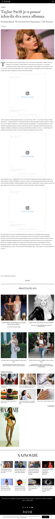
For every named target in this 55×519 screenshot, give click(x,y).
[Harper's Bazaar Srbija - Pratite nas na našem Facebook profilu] (23, 507)
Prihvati (45, 516)
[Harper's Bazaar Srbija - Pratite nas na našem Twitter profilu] (25, 507)
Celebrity (3, 7)
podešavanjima (23, 517)
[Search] (53, 2)
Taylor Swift (27, 280)
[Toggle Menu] (2, 1)
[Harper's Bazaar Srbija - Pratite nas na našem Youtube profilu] (32, 507)
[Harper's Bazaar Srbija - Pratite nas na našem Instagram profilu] (30, 507)
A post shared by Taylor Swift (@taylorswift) (27, 114)
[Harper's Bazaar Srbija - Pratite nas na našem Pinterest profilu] (27, 507)
